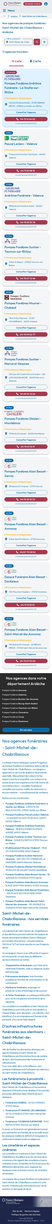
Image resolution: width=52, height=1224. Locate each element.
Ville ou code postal (13, 39)
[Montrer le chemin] (4, 16)
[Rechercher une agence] (37, 42)
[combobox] (19, 42)
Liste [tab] (18, 61)
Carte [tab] (37, 61)
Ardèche (14, 16)
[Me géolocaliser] (44, 42)
